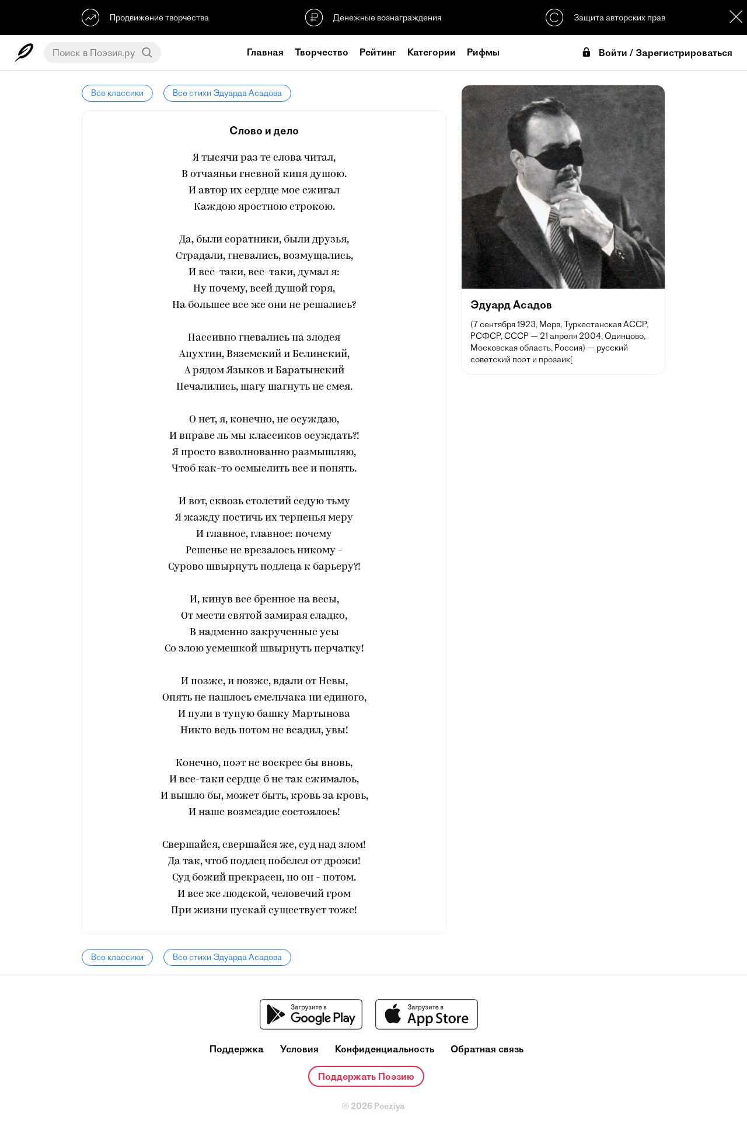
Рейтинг (377, 52)
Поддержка (237, 1049)
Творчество (321, 52)
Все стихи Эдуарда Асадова (227, 93)
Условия (299, 1049)
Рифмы (483, 52)
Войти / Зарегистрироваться (665, 52)
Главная (265, 52)
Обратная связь (487, 1049)
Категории (431, 52)
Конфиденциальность (384, 1049)
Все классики (117, 93)
